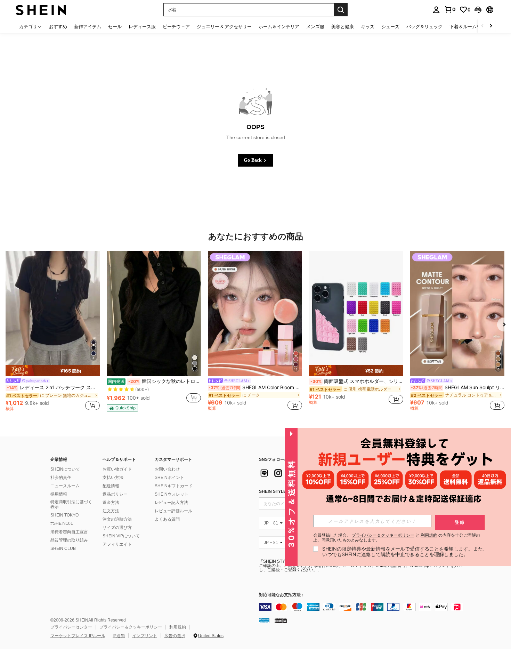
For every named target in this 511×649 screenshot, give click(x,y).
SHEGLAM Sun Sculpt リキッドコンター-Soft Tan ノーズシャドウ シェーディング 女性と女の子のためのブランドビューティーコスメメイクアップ (457, 387)
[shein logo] (41, 9)
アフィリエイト (117, 544)
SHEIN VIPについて (121, 536)
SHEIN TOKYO (64, 515)
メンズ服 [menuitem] (315, 26)
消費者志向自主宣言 (69, 531)
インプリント (144, 635)
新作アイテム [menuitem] (87, 26)
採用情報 (58, 494)
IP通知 (119, 635)
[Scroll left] (482, 26)
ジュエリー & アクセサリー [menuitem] (224, 26)
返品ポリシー (115, 494)
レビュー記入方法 (171, 502)
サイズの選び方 (117, 527)
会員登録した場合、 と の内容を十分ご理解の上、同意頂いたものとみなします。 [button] (396, 538)
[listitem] (53, 332)
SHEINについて (65, 469)
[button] (478, 10)
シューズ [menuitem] (390, 26)
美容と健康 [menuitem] (342, 26)
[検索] (341, 9)
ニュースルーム (65, 485)
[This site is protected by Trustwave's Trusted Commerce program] (264, 620)
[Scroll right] (490, 26)
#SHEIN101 (61, 523)
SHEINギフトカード (174, 485)
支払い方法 (113, 477)
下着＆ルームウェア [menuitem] (469, 26)
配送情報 (111, 485)
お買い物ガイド (117, 469)
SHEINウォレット (171, 494)
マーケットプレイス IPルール (77, 635)
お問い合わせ (167, 469)
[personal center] (436, 10)
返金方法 (111, 502)
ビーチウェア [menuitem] (176, 26)
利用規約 (177, 627)
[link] (450, 9)
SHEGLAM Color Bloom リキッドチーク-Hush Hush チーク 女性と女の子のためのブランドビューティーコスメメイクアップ (255, 387)
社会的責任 (60, 477)
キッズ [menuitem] (367, 26)
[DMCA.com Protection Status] (281, 620)
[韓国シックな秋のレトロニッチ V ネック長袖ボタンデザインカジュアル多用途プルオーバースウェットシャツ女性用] (154, 313)
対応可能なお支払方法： (282, 595)
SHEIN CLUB (63, 548)
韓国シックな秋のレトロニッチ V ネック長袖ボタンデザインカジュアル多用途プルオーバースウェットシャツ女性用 (154, 381)
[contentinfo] (363, 607)
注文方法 (111, 510)
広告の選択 (174, 635)
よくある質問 (167, 519)
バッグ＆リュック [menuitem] (424, 26)
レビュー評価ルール (173, 510)
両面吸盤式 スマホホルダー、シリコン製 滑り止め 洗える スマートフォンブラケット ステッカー (356, 381)
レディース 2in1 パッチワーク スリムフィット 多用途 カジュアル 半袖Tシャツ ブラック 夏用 (53, 387)
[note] (53, 370)
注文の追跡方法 (117, 519)
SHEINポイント (169, 477)
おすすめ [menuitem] (58, 26)
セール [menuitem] (115, 26)
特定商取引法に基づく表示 (71, 504)
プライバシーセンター (71, 627)
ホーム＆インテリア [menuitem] (279, 26)
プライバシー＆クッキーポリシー (130, 627)
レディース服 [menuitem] (142, 26)
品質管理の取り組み (69, 540)
